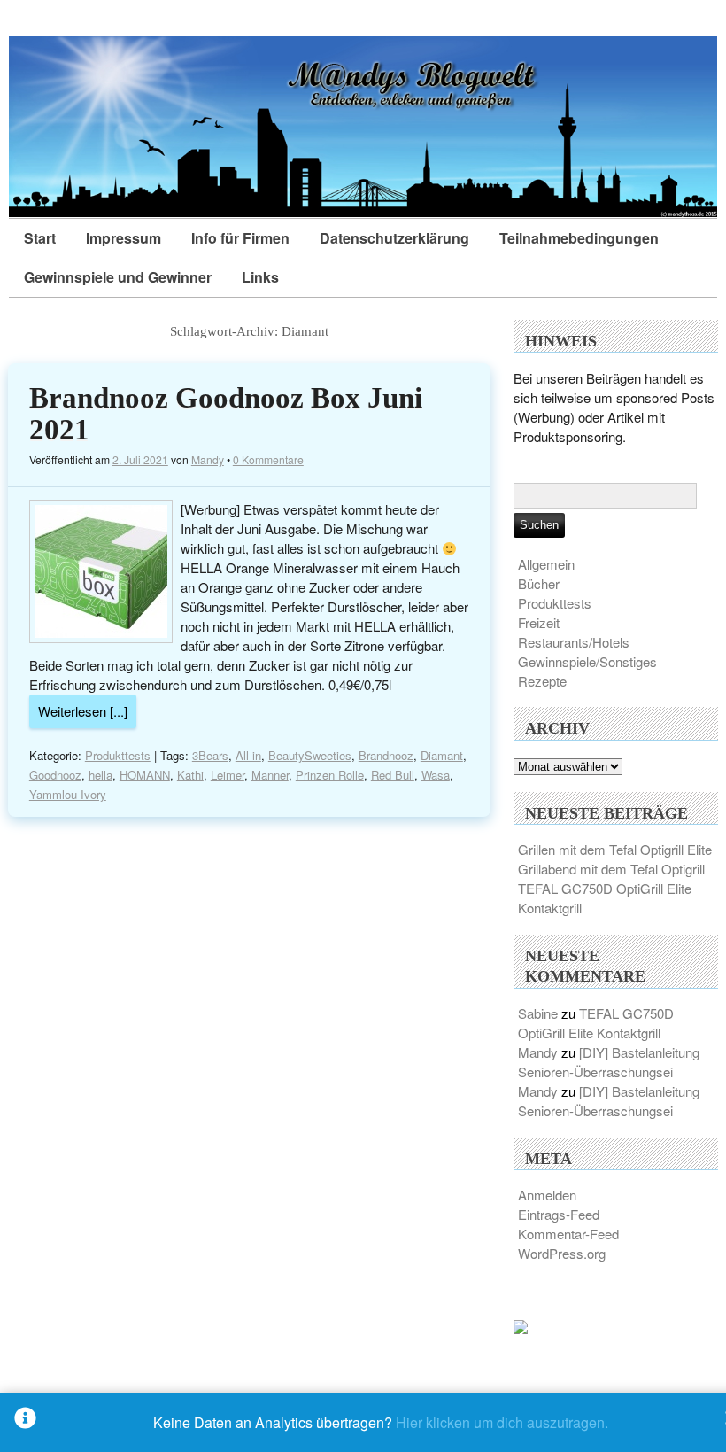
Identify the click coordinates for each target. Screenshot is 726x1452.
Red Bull (392, 774)
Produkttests (118, 755)
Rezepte (542, 681)
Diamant (442, 755)
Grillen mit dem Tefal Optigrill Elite (615, 849)
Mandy (207, 459)
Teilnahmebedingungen (579, 238)
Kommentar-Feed (568, 1233)
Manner (270, 774)
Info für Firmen (240, 238)
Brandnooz (386, 755)
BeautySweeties (309, 755)
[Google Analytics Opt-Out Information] (25, 1422)
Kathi (190, 774)
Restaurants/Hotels (573, 642)
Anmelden (547, 1194)
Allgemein (546, 564)
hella (100, 774)
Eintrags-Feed (558, 1214)
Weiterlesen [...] (82, 711)
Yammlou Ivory (67, 794)
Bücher (539, 583)
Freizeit (539, 622)
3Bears (210, 755)
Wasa (435, 774)
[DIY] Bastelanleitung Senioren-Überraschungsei (608, 1062)
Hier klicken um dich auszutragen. (502, 1422)
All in (248, 755)
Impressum (123, 238)
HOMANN (145, 774)
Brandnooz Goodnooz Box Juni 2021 (225, 414)
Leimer (227, 774)
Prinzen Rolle (330, 774)
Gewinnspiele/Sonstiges (587, 661)
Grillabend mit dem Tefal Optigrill (611, 868)
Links (260, 277)
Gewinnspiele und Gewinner (118, 277)
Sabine (538, 1013)
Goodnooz (55, 774)
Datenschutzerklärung (394, 238)
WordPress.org (562, 1253)
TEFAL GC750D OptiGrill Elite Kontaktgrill (596, 1023)
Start (40, 238)
